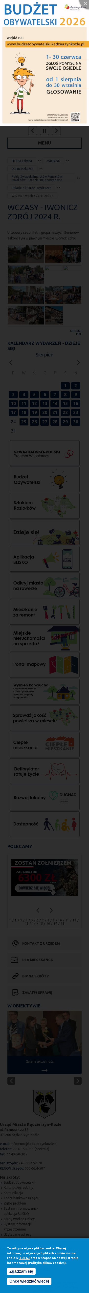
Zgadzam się (21, 1271)
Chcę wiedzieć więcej (29, 1281)
